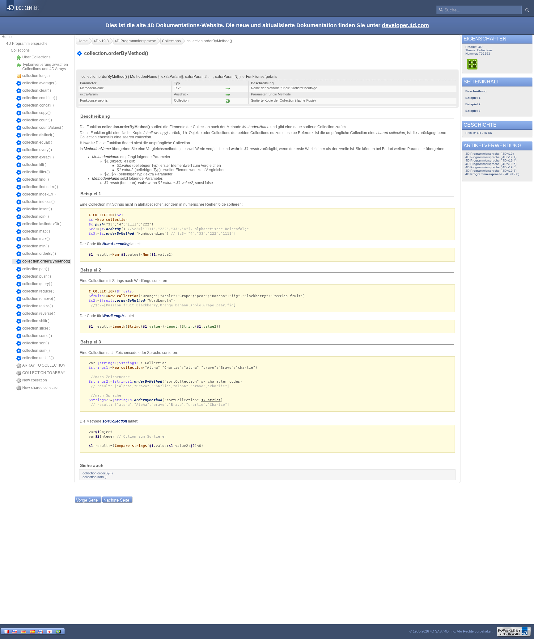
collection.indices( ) (38, 202)
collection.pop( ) (35, 269)
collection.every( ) (37, 150)
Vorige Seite (87, 500)
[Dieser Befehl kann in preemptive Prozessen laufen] (472, 64)
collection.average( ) (39, 83)
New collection (34, 380)
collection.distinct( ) (38, 135)
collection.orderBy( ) (39, 253)
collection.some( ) (37, 336)
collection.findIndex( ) (40, 187)
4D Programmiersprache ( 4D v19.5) (490, 164)
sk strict (211, 400)
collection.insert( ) (37, 209)
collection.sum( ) (36, 350)
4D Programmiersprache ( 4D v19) (489, 153)
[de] (23, 631)
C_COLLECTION (102, 215)
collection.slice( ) (36, 328)
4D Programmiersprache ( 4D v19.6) (490, 167)
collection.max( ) (36, 239)
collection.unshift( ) (38, 358)
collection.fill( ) (34, 164)
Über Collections (36, 57)
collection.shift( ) (35, 321)
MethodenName (255, 127)
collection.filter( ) (36, 172)
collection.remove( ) (38, 298)
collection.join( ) (35, 216)
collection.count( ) (37, 120)
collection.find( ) (35, 179)
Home (7, 37)
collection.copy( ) (36, 113)
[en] (14, 631)
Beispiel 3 (473, 110)
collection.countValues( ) (42, 127)
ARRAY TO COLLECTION (44, 365)
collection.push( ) (36, 276)
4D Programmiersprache (27, 43)
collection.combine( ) (39, 98)
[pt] (58, 631)
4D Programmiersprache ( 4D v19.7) (490, 170)
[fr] (6, 631)
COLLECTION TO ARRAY (43, 373)
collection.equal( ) (37, 142)
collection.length (36, 76)
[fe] (40, 631)
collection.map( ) (36, 231)
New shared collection (41, 387)
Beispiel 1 (473, 97)
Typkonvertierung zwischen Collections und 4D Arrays (45, 66)
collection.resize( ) (37, 306)
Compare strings (131, 446)
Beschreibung (475, 91)
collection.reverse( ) (38, 313)
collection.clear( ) (36, 90)
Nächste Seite (116, 500)
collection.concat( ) (38, 105)
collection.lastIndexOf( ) (41, 224)
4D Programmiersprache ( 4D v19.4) (490, 160)
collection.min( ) (35, 246)
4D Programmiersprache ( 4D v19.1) (490, 157)
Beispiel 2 (473, 104)
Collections (20, 50)
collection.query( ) (37, 284)
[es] (32, 631)
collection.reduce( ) (38, 291)
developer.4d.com (405, 25)
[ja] (49, 631)
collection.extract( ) (38, 157)
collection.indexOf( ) (39, 194)
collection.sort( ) (35, 343)
